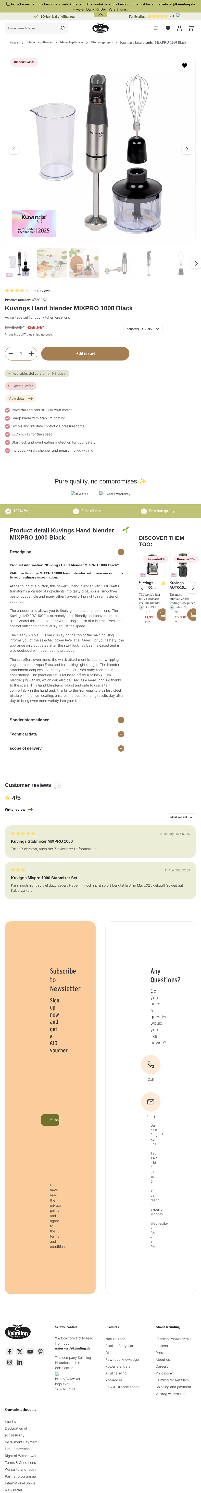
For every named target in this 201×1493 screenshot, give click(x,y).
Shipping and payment (173, 1387)
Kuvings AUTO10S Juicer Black (177, 585)
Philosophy (164, 1373)
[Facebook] (9, 1351)
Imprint (10, 1421)
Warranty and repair (21, 1469)
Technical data (23, 734)
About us (163, 1359)
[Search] (62, 28)
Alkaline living (115, 1373)
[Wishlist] (168, 28)
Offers (110, 1352)
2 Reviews (42, 291)
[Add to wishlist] (184, 65)
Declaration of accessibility (16, 1431)
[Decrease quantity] (10, 354)
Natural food (115, 1339)
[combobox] (31, 28)
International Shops (20, 1483)
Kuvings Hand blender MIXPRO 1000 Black (153, 42)
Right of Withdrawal (20, 1456)
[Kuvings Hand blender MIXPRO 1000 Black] (100, 149)
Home (14, 42)
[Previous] (14, 149)
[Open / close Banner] (100, 11)
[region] (100, 166)
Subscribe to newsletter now (54, 1120)
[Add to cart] (163, 614)
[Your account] (179, 28)
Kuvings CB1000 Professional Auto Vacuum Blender (148, 585)
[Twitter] (20, 1351)
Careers (162, 1366)
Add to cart (85, 353)
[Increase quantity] (31, 354)
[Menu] (156, 28)
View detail (17, 398)
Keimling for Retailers (172, 1380)
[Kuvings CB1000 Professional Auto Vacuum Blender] (152, 565)
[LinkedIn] (20, 1362)
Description (20, 552)
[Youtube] (30, 1351)
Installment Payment (21, 1442)
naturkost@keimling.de (72, 1348)
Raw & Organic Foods (122, 1387)
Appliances (114, 1380)
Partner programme (20, 1476)
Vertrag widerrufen (170, 1394)
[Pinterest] (40, 1351)
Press (160, 1352)
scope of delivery (26, 748)
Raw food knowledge (122, 1359)
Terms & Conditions (20, 1462)
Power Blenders (117, 1366)
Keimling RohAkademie (173, 1339)
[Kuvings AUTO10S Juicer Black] (183, 565)
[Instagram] (9, 1362)
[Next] (187, 149)
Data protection (17, 1449)
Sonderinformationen (30, 720)
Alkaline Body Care (120, 1346)
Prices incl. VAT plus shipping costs (29, 334)
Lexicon (162, 1346)
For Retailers (137, 16)
